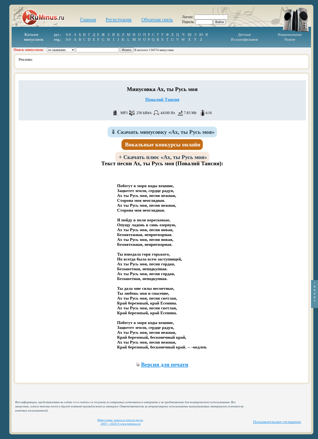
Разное (289, 39)
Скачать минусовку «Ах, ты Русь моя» (163, 132)
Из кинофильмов (244, 39)
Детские (244, 35)
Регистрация (119, 19)
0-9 (68, 35)
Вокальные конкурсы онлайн (162, 145)
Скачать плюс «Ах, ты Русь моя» (163, 157)
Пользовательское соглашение (277, 422)
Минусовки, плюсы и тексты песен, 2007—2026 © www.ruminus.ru (120, 421)
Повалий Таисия (162, 99)
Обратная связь (157, 19)
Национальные (290, 35)
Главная (88, 19)
